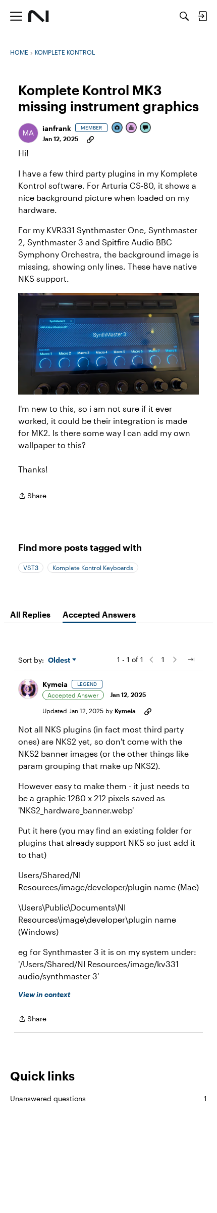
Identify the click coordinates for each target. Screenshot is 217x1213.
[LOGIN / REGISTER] (202, 16)
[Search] (184, 16)
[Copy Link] (90, 138)
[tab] (30, 614)
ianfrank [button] (56, 128)
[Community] (38, 16)
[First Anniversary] (132, 128)
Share (32, 496)
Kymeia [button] (55, 684)
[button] (28, 133)
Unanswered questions (108, 1098)
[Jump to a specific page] (191, 660)
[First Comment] (146, 128)
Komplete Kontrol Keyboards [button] (92, 567)
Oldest (60, 660)
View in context (44, 994)
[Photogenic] (118, 128)
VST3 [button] (30, 567)
